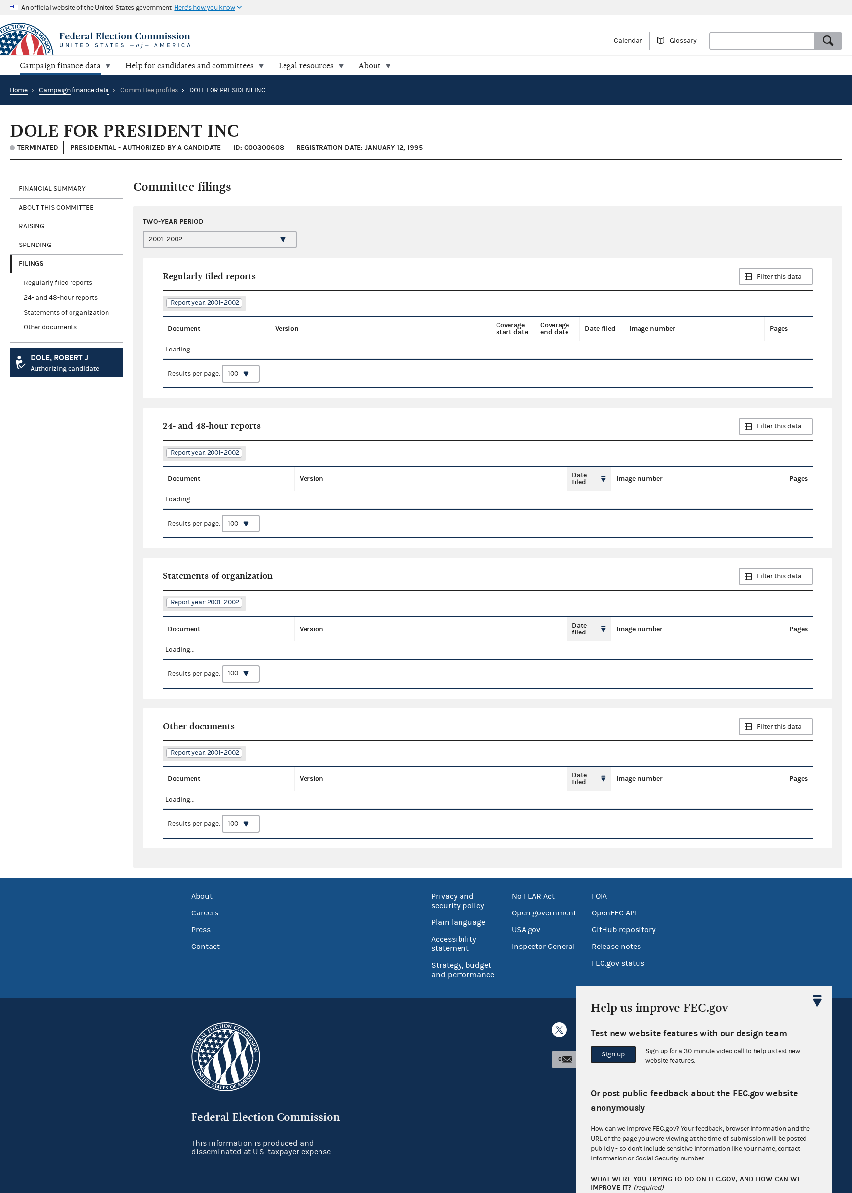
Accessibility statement (453, 944)
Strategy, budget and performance (462, 970)
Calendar (628, 41)
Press (201, 929)
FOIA (599, 896)
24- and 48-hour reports (61, 298)
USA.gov (526, 929)
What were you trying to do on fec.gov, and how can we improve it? (696, 1183)
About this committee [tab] (56, 207)
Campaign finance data (74, 90)
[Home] (213, 40)
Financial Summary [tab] (52, 189)
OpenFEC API (614, 913)
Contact (205, 946)
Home (19, 90)
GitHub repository (624, 929)
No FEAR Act (533, 896)
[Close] (817, 1001)
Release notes (616, 946)
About (202, 896)
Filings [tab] (31, 263)
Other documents (50, 327)
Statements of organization (66, 312)
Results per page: (195, 374)
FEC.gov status (618, 963)
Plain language (458, 922)
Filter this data (779, 277)
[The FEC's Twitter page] (559, 1029)
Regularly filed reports (58, 283)
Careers (204, 913)
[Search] (828, 41)
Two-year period (173, 221)
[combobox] (762, 41)
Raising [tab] (31, 226)
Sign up (613, 1054)
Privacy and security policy (457, 901)
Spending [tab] (35, 245)
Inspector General (543, 946)
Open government (544, 913)
